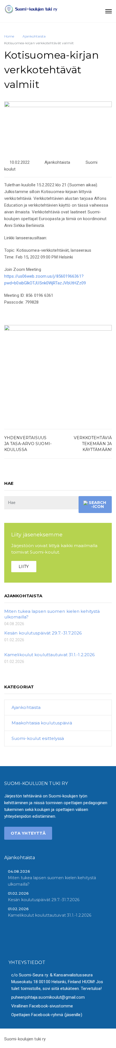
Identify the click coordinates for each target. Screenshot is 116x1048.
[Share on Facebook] (77, 475)
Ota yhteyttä (28, 833)
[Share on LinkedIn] (108, 475)
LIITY (24, 566)
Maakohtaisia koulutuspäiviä (42, 723)
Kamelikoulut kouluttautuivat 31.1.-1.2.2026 (49, 654)
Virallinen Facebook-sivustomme (42, 1006)
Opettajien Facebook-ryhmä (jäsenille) (46, 1014)
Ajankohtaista (57, 162)
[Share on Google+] (92, 475)
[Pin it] (100, 475)
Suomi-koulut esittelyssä (38, 738)
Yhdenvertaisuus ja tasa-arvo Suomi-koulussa (28, 443)
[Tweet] (85, 475)
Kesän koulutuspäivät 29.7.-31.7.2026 (43, 633)
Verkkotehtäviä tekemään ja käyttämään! (93, 443)
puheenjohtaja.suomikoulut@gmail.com (48, 997)
